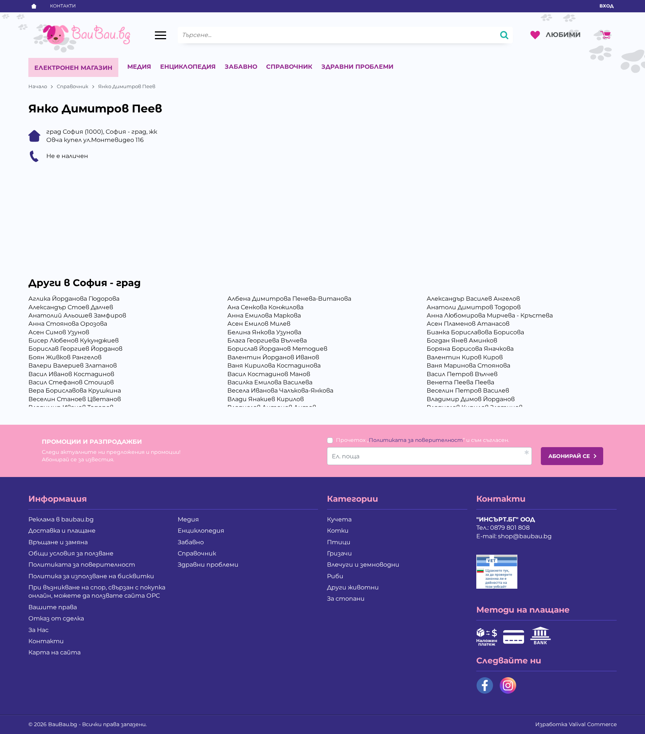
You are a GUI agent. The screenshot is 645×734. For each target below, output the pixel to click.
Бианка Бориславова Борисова (475, 332)
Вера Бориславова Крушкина (74, 390)
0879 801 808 (510, 527)
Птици (338, 542)
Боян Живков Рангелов (65, 357)
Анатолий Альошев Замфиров (77, 315)
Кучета (339, 519)
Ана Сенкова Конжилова (265, 307)
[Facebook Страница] (484, 685)
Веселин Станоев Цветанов (74, 399)
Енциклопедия (188, 66)
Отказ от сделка (56, 618)
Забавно (241, 66)
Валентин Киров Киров (465, 357)
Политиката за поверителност (416, 440)
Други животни (353, 587)
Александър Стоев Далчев (70, 307)
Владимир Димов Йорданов (471, 399)
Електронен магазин (73, 67)
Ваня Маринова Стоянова (468, 365)
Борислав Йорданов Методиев (277, 348)
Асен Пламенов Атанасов (468, 323)
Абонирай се (569, 456)
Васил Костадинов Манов (268, 374)
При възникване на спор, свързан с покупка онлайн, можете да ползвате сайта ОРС (96, 591)
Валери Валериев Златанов (72, 365)
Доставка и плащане (62, 530)
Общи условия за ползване (70, 553)
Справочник (289, 66)
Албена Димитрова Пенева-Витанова (289, 298)
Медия (139, 66)
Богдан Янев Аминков (462, 340)
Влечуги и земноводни (363, 564)
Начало (37, 86)
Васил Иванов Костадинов (71, 374)
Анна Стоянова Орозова (67, 323)
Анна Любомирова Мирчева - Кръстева (490, 315)
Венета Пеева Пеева (460, 382)
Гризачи (339, 553)
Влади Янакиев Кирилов (265, 399)
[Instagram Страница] (508, 685)
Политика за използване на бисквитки (91, 576)
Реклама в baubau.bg (61, 519)
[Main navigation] (160, 35)
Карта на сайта (54, 652)
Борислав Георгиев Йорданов (75, 348)
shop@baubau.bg (525, 536)
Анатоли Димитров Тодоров (474, 307)
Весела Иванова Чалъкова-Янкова (280, 390)
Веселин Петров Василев (468, 390)
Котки (338, 530)
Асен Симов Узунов (58, 332)
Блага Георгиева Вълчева (267, 340)
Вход (606, 6)
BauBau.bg (62, 724)
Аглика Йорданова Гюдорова (73, 298)
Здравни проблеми (357, 66)
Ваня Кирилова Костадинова (274, 365)
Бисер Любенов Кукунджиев (73, 340)
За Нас (38, 630)
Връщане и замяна (58, 542)
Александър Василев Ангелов (473, 298)
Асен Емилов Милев (258, 323)
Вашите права (52, 607)
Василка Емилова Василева (269, 382)
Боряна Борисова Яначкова (470, 348)
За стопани (346, 598)
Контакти (63, 6)
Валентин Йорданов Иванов (273, 357)
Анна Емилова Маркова (264, 315)
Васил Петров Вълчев (462, 374)
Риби (335, 576)
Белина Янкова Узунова (264, 332)
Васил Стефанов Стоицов (71, 382)
